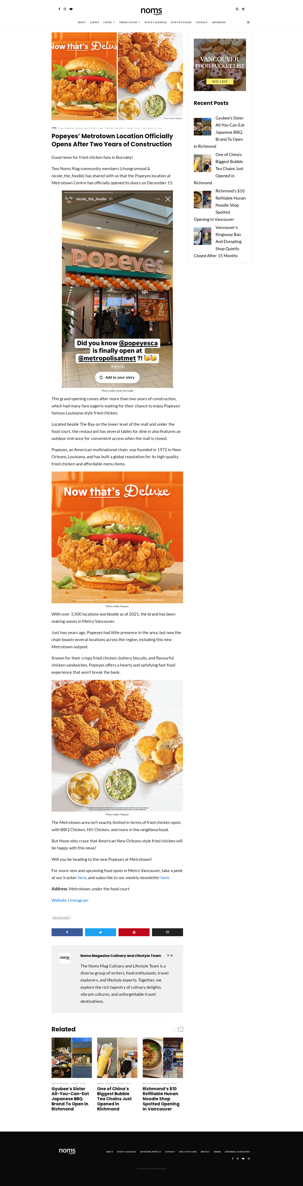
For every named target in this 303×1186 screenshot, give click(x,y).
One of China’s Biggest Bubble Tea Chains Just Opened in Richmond (114, 1099)
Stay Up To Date (181, 22)
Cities (107, 22)
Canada (129, 128)
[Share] (67, 932)
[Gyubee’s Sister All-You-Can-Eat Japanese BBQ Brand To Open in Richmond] (202, 127)
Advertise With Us (150, 1151)
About (81, 22)
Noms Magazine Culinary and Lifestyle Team (80, 128)
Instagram (79, 900)
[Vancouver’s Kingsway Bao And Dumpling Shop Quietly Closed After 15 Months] (202, 237)
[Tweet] (100, 932)
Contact (202, 22)
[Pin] (134, 932)
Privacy (205, 1151)
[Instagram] (65, 9)
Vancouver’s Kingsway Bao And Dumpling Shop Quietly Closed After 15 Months (217, 241)
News (137, 128)
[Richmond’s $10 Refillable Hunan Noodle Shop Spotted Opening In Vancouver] (202, 200)
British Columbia (115, 128)
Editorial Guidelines (237, 1151)
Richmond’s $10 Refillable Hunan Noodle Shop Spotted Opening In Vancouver (161, 1099)
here (82, 877)
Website (59, 900)
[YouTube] (71, 9)
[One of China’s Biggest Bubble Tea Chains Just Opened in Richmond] (202, 164)
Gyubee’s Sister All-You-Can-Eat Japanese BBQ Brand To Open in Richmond (70, 1099)
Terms (217, 1151)
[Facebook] (59, 9)
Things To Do (128, 22)
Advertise (219, 22)
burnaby (62, 918)
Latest (94, 22)
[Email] (167, 932)
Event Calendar (155, 22)
